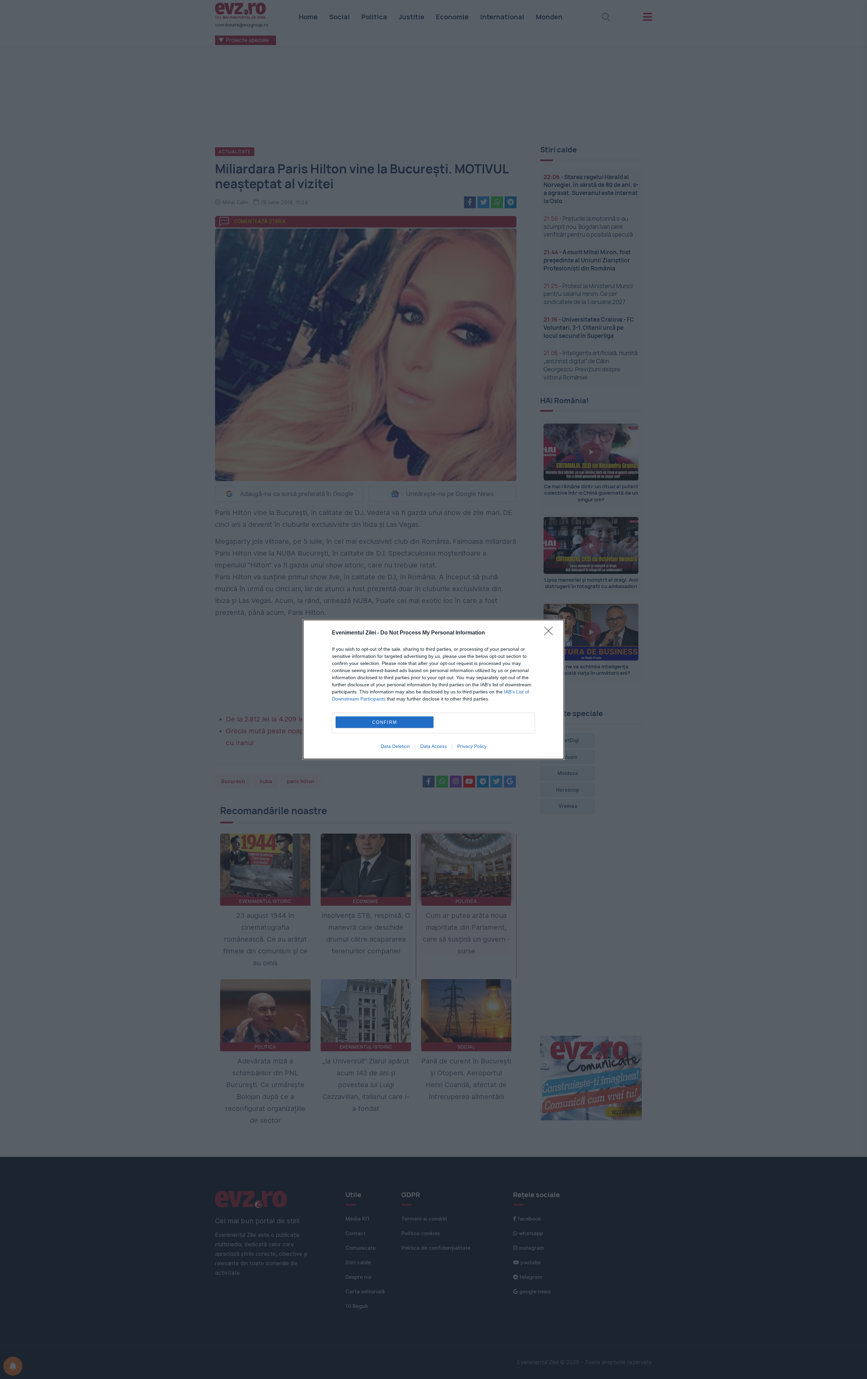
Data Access (433, 746)
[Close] (550, 633)
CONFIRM (384, 722)
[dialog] (433, 689)
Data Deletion (395, 746)
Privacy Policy (472, 746)
